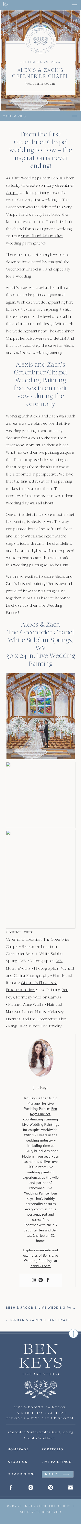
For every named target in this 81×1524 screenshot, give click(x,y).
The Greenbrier (56, 939)
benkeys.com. (40, 1266)
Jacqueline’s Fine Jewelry (40, 1026)
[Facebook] (47, 1280)
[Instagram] (33, 1280)
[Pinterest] (40, 1280)
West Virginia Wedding (40, 83)
